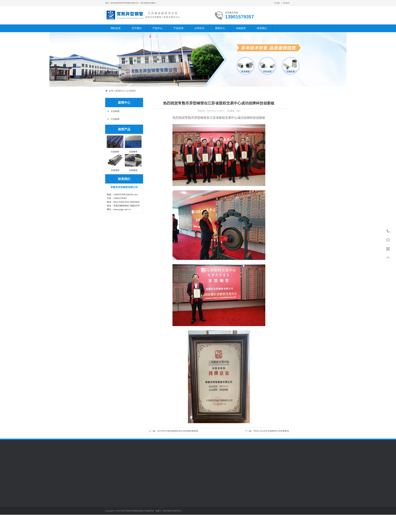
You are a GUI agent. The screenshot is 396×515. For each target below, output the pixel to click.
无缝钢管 (131, 484)
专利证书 (152, 484)
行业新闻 (115, 119)
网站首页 (116, 28)
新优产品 (131, 511)
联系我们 (262, 28)
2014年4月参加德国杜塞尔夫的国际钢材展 (177, 431)
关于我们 (137, 28)
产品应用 (178, 28)
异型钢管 (122, 460)
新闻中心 (220, 28)
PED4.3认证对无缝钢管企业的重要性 (271, 431)
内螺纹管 (131, 502)
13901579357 (388, 231)
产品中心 (157, 28)
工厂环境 (109, 484)
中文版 (277, 3)
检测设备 (109, 488)
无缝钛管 (131, 488)
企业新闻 (131, 91)
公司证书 (199, 28)
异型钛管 (131, 507)
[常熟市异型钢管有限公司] (142, 15)
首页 (111, 91)
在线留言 (241, 28)
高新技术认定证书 (157, 488)
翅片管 (130, 497)
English (286, 3)
